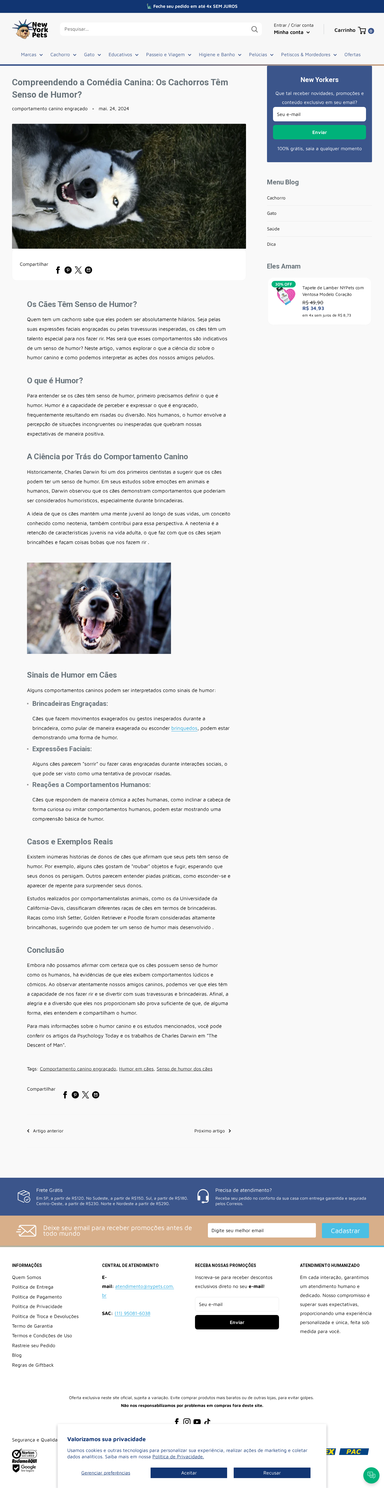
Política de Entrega (32, 1286)
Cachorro (60, 54)
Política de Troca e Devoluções (45, 1316)
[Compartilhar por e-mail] (88, 269)
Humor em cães (136, 1068)
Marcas (28, 54)
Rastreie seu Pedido (33, 1345)
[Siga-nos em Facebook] (176, 1421)
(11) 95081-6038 (132, 1313)
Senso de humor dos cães (184, 1068)
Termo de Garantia (32, 1326)
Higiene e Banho (217, 54)
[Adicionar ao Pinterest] (68, 269)
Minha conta (289, 32)
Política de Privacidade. (178, 1456)
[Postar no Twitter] (78, 269)
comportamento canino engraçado (50, 108)
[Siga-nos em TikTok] (207, 1421)
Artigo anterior (48, 1130)
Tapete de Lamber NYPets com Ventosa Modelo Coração (333, 291)
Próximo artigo (209, 1130)
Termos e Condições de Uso (42, 1335)
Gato (89, 54)
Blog (17, 1355)
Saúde (273, 228)
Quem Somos (26, 1277)
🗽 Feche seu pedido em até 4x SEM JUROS (192, 6)
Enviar (319, 132)
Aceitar (189, 1472)
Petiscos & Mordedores (305, 54)
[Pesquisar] (254, 29)
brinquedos (184, 728)
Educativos (120, 54)
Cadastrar (345, 1230)
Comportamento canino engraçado (78, 1068)
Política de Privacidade (37, 1306)
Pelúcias (258, 54)
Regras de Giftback (33, 1365)
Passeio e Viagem (165, 54)
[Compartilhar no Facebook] (58, 269)
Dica (271, 244)
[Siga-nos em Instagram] (186, 1421)
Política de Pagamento (37, 1296)
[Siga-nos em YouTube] (197, 1421)
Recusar (272, 1472)
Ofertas (352, 54)
